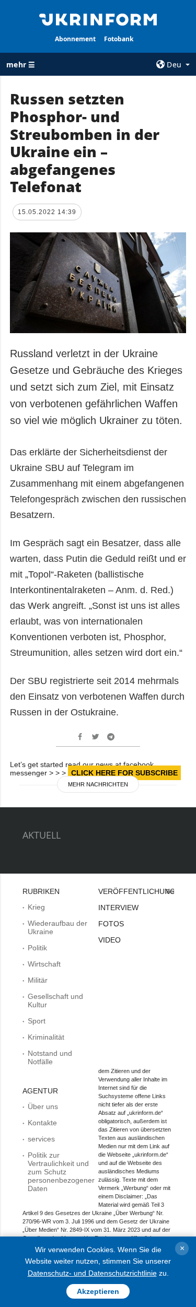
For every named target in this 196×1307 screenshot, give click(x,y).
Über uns (43, 1106)
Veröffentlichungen (142, 891)
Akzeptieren (98, 1291)
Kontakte (42, 1122)
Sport (36, 1021)
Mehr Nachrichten (98, 784)
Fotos (111, 924)
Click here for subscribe (124, 773)
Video (109, 940)
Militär (38, 980)
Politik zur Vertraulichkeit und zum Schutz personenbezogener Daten (61, 1172)
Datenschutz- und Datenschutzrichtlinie (92, 1273)
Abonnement (75, 38)
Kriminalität (46, 1037)
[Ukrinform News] (98, 19)
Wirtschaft (44, 964)
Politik (37, 948)
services (41, 1139)
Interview (118, 907)
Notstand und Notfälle (50, 1057)
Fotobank (118, 38)
